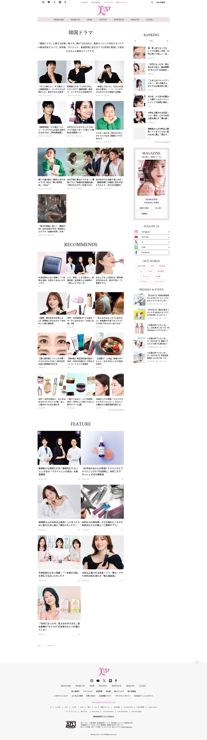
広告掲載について (105, 696)
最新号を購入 (144, 208)
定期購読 (144, 213)
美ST (89, 707)
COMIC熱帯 (140, 707)
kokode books (123, 711)
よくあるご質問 (77, 696)
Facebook (145, 252)
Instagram (146, 232)
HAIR (89, 20)
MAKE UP (75, 20)
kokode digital (137, 711)
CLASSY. (58, 707)
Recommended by (114, 410)
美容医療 (99, 691)
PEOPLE (103, 20)
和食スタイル (105, 707)
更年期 (108, 691)
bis (96, 707)
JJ (50, 707)
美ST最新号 (96, 2)
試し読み (158, 208)
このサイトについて (61, 696)
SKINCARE (59, 20)
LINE (144, 247)
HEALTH (135, 20)
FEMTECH (119, 20)
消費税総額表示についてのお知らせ (103, 716)
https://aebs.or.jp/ (127, 727)
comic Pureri (152, 707)
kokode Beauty (108, 711)
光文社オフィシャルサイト (143, 696)
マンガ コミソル (71, 711)
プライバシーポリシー (123, 696)
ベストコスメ (108, 2)
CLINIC (149, 20)
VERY (66, 707)
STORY (74, 707)
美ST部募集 (161, 2)
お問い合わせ (90, 696)
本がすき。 (84, 711)
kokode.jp (95, 711)
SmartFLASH (128, 707)
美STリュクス (121, 2)
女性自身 (117, 707)
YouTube (145, 237)
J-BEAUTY (84, 2)
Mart (81, 707)
